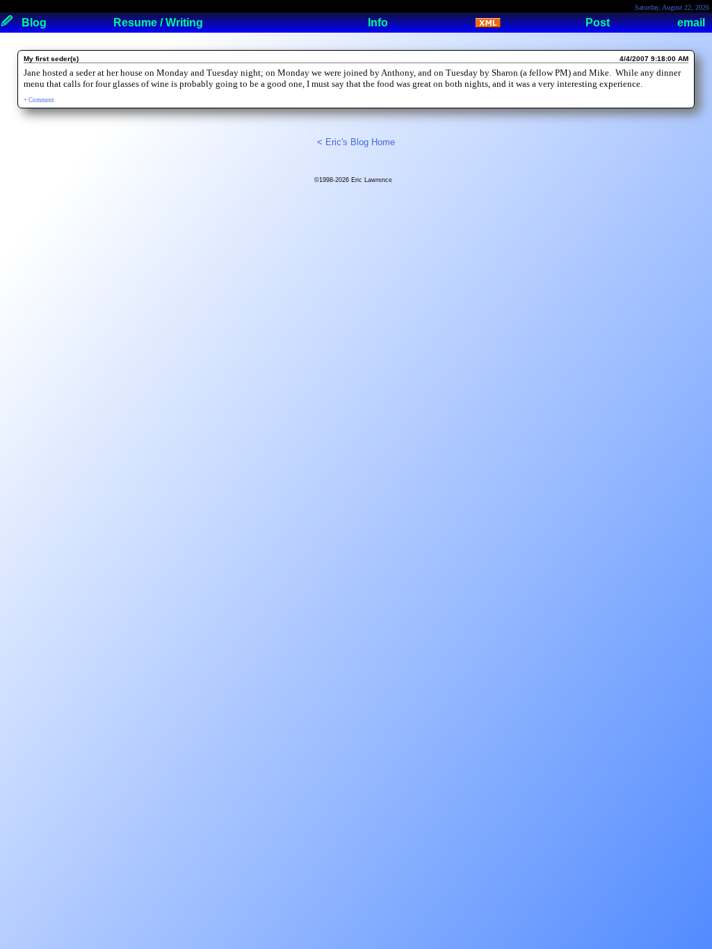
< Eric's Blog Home (356, 142)
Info (378, 22)
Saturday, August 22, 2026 (672, 7)
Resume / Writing (158, 22)
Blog (34, 22)
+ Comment (39, 100)
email (691, 22)
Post (597, 22)
